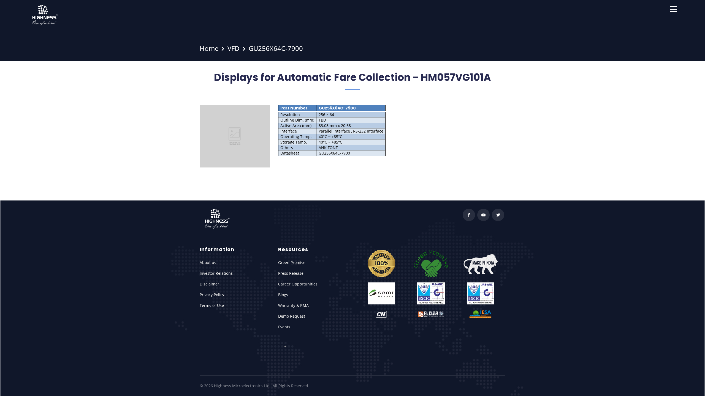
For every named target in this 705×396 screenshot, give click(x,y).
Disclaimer (209, 284)
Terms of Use (212, 305)
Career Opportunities (298, 284)
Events (284, 326)
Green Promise (291, 262)
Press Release (290, 273)
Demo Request (291, 316)
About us (208, 262)
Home (209, 48)
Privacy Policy (212, 294)
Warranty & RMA (293, 305)
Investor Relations (216, 273)
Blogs (283, 294)
